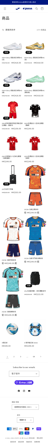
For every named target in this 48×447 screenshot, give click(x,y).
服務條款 (37, 442)
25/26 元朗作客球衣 (9, 260)
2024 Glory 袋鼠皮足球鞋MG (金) (34, 59)
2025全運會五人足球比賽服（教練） (33, 124)
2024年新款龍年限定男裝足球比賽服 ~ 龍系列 (12, 124)
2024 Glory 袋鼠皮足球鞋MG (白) (12, 59)
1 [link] (7, 356)
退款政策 (13, 442)
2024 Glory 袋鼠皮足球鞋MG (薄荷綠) (34, 91)
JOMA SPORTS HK (15, 438)
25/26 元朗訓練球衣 (9, 312)
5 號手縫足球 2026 (31, 343)
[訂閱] (36, 374)
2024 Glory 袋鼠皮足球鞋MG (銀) (12, 91)
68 (34, 356)
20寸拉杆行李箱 (7, 189)
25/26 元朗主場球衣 (31, 209)
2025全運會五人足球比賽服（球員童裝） (11, 157)
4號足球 (4, 343)
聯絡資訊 (29, 442)
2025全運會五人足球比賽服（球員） (33, 157)
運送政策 (21, 442)
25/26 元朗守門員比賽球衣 (33, 258)
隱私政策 (40, 438)
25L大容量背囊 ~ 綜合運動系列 (35, 291)
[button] (5, 8)
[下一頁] (40, 356)
